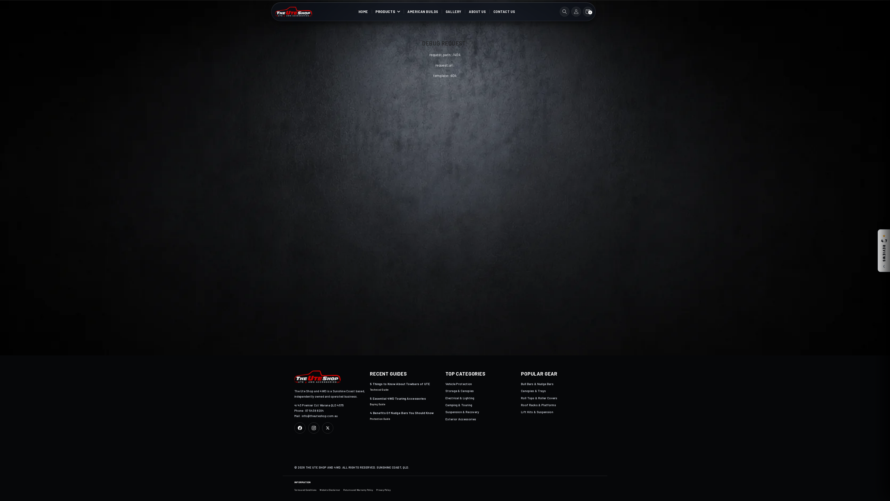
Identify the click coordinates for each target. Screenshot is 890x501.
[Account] (576, 11)
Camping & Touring (458, 405)
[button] (387, 11)
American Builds (422, 12)
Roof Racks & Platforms (538, 405)
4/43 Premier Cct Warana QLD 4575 (319, 405)
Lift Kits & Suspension (537, 412)
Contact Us (504, 12)
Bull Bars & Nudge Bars (537, 384)
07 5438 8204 (314, 410)
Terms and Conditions (305, 489)
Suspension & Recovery (462, 412)
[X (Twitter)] (327, 428)
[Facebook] (299, 428)
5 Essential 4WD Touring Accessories (398, 398)
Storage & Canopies (459, 391)
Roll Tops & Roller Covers (539, 398)
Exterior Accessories (460, 419)
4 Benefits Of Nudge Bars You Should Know (402, 413)
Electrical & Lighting (459, 398)
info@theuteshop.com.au (320, 416)
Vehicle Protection (458, 384)
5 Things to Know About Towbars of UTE (400, 384)
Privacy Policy (383, 489)
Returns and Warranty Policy (358, 489)
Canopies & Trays (533, 391)
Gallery (453, 12)
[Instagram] (313, 428)
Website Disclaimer (330, 489)
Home (363, 12)
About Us (477, 12)
